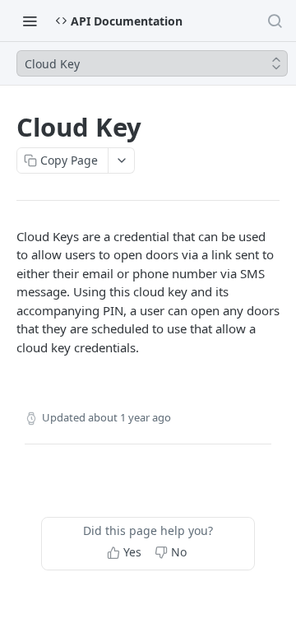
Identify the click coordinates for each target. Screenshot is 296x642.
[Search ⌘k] (274, 20)
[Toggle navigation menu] (29, 20)
